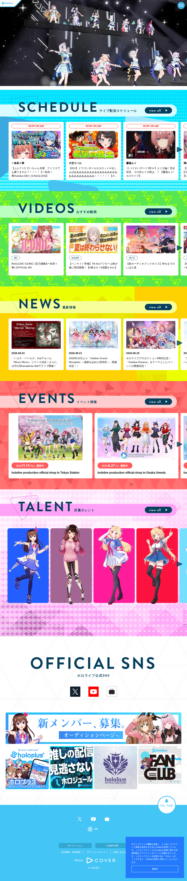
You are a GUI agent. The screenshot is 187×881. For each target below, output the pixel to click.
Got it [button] (155, 869)
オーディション (75, 845)
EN (96, 829)
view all (155, 110)
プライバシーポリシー (97, 852)
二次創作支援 (111, 845)
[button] (179, 149)
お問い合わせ (119, 852)
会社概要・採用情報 (71, 852)
